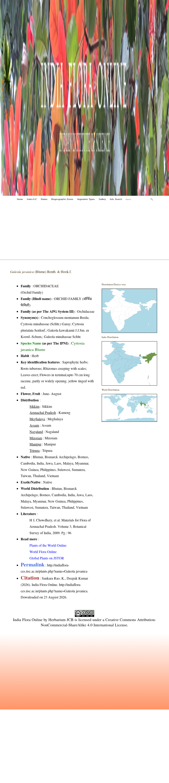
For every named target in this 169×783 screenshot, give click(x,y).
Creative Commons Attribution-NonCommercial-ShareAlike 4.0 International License (98, 622)
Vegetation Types (86, 199)
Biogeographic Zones (62, 199)
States (44, 199)
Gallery (102, 199)
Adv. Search (116, 199)
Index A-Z (32, 199)
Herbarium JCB (60, 619)
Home (20, 199)
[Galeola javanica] (129, 311)
